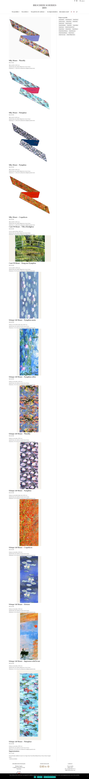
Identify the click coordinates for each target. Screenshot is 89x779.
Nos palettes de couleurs (37, 12)
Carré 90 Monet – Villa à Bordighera (21, 227)
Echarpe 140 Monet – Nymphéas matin (22, 320)
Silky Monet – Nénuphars (18, 113)
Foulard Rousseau (72, 30)
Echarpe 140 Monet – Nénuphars (20, 741)
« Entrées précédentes (13, 759)
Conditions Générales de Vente (19, 767)
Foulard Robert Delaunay (63, 30)
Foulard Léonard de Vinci (69, 27)
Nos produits (15, 12)
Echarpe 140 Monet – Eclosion (19, 604)
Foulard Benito (61, 19)
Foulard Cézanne (62, 21)
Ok (35, 777)
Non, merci (39, 777)
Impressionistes (14, 751)
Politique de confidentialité (49, 777)
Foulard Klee (69, 25)
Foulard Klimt (75, 25)
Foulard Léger (61, 27)
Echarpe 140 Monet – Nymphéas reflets (22, 377)
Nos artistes (25, 12)
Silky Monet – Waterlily (17, 60)
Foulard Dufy (75, 21)
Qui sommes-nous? (64, 12)
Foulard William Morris (71, 34)
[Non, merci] (87, 776)
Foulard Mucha (68, 29)
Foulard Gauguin (68, 23)
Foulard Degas (68, 21)
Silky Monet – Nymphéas (17, 165)
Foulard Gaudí (61, 23)
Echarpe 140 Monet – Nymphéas (20, 490)
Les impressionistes (52, 12)
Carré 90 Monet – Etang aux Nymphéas (22, 263)
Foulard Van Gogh (62, 34)
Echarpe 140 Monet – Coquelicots (20, 547)
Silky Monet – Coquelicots (18, 217)
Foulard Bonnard (68, 19)
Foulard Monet (61, 29)
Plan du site (19, 769)
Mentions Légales (18, 766)
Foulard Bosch (75, 19)
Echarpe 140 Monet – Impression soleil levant (24, 661)
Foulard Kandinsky (62, 25)
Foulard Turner (71, 32)
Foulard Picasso (75, 29)
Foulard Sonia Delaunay (63, 32)
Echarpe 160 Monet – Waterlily (19, 434)
